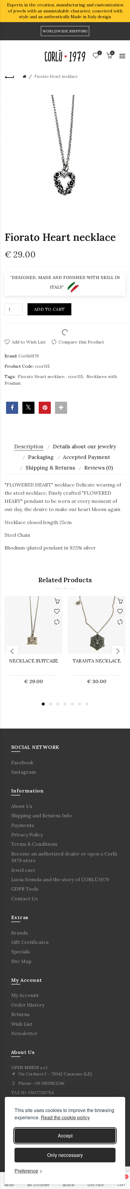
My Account (25, 995)
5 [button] (72, 704)
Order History (27, 1005)
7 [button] (86, 704)
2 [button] (50, 704)
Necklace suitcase (33, 661)
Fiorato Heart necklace (41, 376)
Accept (65, 1135)
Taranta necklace (97, 661)
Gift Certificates (30, 942)
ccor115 (75, 376)
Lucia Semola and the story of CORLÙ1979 (60, 879)
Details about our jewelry (84, 446)
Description (29, 446)
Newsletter (24, 1033)
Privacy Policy (27, 835)
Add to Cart (49, 309)
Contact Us (24, 898)
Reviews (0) (98, 467)
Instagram (23, 772)
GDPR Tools (24, 889)
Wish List (21, 1024)
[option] (33, 644)
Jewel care (23, 870)
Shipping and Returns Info (41, 815)
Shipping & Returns (50, 467)
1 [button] (43, 704)
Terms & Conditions (34, 844)
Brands (19, 933)
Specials (20, 951)
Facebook (22, 762)
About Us (21, 806)
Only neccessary (65, 1154)
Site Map (21, 961)
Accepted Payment (86, 457)
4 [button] (65, 704)
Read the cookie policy (65, 1117)
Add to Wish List (29, 342)
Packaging (41, 457)
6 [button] (79, 704)
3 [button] (57, 704)
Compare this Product (81, 342)
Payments (22, 825)
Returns (20, 1014)
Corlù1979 (28, 356)
